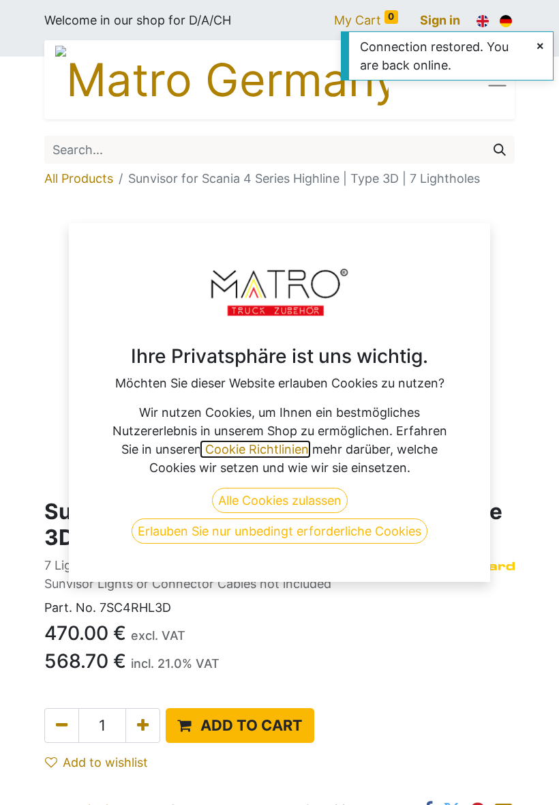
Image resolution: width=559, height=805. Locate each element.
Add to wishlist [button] (105, 762)
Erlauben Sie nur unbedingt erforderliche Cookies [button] (279, 531)
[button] (240, 725)
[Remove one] (61, 725)
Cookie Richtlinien (255, 449)
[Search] (500, 150)
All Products (78, 178)
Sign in (440, 20)
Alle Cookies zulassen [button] (280, 500)
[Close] (540, 46)
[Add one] (142, 725)
